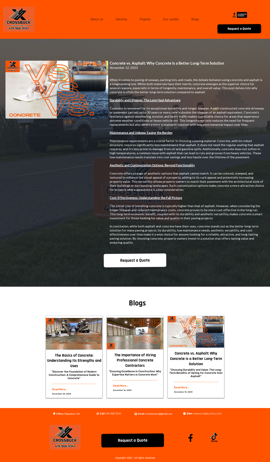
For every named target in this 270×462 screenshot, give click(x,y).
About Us (96, 19)
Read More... (59, 389)
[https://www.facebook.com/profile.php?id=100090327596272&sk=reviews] (190, 438)
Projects (145, 19)
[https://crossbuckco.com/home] (18, 19)
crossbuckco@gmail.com (158, 413)
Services (121, 19)
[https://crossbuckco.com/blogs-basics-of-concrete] (74, 334)
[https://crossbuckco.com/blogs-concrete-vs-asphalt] (196, 332)
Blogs (195, 19)
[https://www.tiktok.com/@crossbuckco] (214, 437)
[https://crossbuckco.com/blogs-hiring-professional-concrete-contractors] (135, 333)
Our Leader (171, 19)
